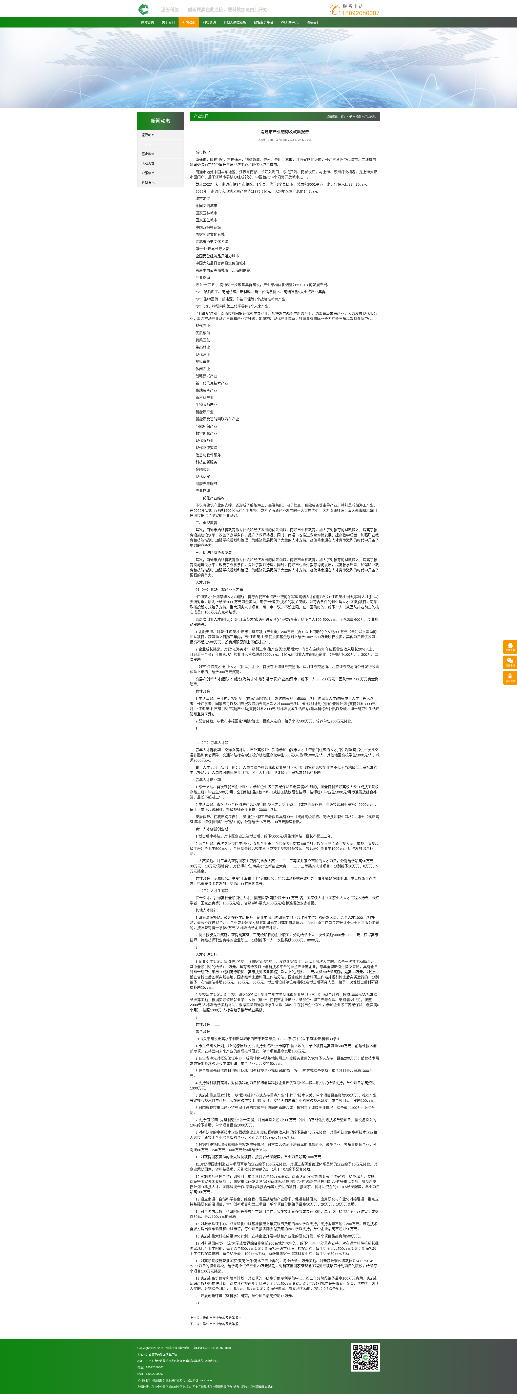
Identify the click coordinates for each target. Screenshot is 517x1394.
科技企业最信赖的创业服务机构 (171, 1386)
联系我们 (313, 22)
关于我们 (168, 22)
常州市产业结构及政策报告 (222, 1324)
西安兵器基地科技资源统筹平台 (212, 1386)
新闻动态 (188, 22)
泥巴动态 (148, 135)
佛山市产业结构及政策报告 (222, 1318)
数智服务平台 (263, 22)
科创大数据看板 (235, 22)
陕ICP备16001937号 (205, 1348)
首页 (344, 116)
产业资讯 (148, 144)
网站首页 (147, 22)
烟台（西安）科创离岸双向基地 (253, 1386)
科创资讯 (148, 182)
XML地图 (225, 1348)
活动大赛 (148, 163)
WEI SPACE (290, 22)
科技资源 (209, 22)
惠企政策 (148, 154)
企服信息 (148, 173)
